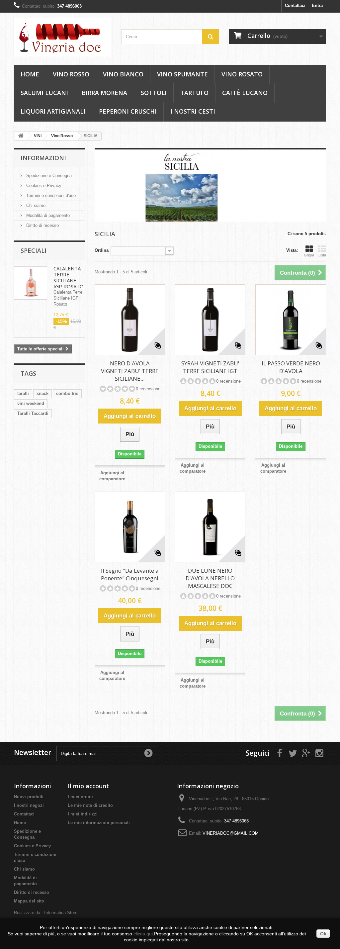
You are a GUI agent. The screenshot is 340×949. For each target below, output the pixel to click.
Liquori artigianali (53, 111)
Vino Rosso (71, 74)
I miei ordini (80, 796)
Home (30, 74)
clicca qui (143, 933)
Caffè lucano (245, 93)
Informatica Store (60, 912)
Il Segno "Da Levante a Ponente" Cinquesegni (130, 574)
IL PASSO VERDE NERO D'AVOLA (291, 367)
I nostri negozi (29, 805)
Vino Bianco (123, 74)
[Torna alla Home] (21, 136)
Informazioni (43, 158)
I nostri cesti (192, 111)
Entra (317, 5)
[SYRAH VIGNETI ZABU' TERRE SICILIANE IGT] (210, 319)
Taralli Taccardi (32, 413)
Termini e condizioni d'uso (50, 195)
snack (42, 393)
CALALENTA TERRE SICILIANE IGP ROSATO (68, 277)
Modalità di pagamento (47, 215)
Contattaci (295, 5)
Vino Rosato (242, 74)
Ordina (102, 250)
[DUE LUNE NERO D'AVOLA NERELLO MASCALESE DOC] (210, 527)
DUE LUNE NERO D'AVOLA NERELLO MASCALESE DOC (210, 578)
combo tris (67, 393)
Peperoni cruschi (128, 111)
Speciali (33, 250)
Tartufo (194, 93)
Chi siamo (35, 205)
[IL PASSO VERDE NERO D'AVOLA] (290, 319)
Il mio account (88, 786)
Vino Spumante (182, 74)
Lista (322, 255)
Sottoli (154, 93)
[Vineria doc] (62, 37)
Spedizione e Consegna (48, 175)
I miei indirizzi (83, 813)
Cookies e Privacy (43, 185)
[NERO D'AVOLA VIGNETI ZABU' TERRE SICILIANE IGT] (130, 319)
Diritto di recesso (42, 225)
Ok (323, 933)
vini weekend (30, 403)
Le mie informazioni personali (99, 822)
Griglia (309, 255)
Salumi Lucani (44, 93)
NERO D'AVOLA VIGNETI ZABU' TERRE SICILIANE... (130, 370)
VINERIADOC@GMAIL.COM (231, 833)
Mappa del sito (29, 901)
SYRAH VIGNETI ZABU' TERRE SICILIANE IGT (210, 367)
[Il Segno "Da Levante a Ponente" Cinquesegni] (130, 527)
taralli (23, 393)
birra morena (104, 93)
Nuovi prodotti (28, 796)
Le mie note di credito (90, 805)
